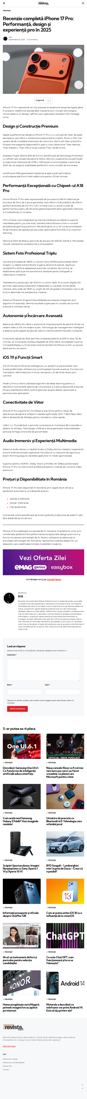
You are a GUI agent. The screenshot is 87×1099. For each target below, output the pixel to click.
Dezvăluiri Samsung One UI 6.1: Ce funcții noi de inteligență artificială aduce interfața (21, 771)
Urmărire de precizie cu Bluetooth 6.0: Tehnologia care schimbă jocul (64, 821)
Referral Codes (9, 1046)
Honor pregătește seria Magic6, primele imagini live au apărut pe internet (21, 1007)
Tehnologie (7, 11)
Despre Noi (7, 1066)
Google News (54, 579)
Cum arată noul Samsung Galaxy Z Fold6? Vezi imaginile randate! (20, 821)
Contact (6, 1070)
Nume (9, 685)
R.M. (10, 37)
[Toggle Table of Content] (47, 101)
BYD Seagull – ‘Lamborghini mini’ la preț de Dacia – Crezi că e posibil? (64, 868)
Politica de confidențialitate (13, 1063)
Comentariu (12, 655)
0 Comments (32, 40)
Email (47, 685)
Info (4, 1054)
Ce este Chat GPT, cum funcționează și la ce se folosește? (60, 960)
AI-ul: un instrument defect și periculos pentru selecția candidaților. (20, 960)
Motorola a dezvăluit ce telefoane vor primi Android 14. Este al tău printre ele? (64, 1007)
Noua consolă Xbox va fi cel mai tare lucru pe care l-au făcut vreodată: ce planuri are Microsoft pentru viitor (64, 772)
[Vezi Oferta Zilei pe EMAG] (43, 562)
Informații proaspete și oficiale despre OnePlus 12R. (21, 914)
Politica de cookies (10, 1059)
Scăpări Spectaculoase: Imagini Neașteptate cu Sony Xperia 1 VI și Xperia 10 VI (21, 868)
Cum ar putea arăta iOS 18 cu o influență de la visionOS (64, 914)
